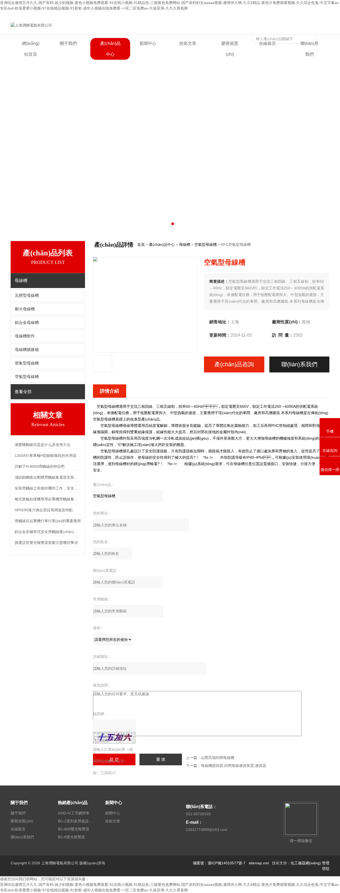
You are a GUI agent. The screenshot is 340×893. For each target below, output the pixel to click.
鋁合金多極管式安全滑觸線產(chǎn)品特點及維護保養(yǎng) (48, 532)
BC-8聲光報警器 (71, 837)
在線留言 (295, 15)
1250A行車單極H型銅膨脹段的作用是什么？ (48, 455)
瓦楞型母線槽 (27, 295)
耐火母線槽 (25, 309)
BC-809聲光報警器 (73, 829)
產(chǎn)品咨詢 (234, 364)
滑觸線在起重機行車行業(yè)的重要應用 (48, 521)
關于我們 (68, 43)
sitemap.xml (259, 863)
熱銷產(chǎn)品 (73, 802)
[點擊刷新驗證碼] (114, 738)
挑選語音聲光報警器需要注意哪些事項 (46, 542)
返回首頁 (277, 15)
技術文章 (187, 43)
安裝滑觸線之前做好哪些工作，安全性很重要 (48, 488)
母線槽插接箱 (27, 349)
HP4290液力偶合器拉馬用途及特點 (44, 510)
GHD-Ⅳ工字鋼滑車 (74, 813)
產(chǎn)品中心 (110, 49)
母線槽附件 (25, 336)
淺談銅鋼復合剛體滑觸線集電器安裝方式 (48, 477)
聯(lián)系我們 (317, 15)
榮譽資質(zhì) (229, 49)
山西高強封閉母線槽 (217, 757)
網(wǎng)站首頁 (30, 49)
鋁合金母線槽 (27, 322)
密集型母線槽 (27, 363)
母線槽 (184, 244)
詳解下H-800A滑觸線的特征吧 (40, 466)
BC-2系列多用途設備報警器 (75, 821)
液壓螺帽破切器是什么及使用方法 (42, 445)
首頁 (141, 244)
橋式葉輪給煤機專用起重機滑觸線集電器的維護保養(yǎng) (48, 499)
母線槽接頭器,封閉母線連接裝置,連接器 (233, 765)
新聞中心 (147, 43)
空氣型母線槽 (27, 377)
